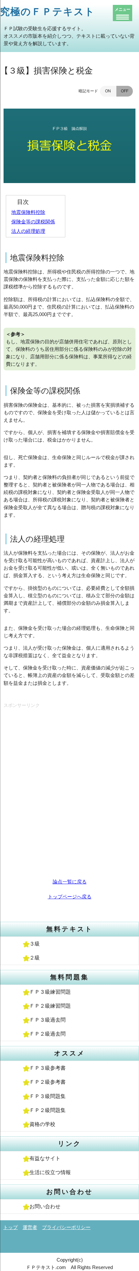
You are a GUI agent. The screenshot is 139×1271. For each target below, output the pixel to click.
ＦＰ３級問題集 (47, 1096)
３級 (34, 944)
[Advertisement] (69, 785)
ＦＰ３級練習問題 (50, 992)
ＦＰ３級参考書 (47, 1068)
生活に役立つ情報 (50, 1172)
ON (108, 91)
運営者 (30, 1227)
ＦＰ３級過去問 (47, 1020)
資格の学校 (42, 1124)
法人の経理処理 (28, 231)
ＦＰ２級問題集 (47, 1110)
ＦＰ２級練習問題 (50, 1006)
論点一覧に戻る (70, 881)
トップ (10, 1227)
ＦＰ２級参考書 (47, 1082)
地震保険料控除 (28, 212)
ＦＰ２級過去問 (47, 1034)
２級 (34, 957)
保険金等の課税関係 (33, 221)
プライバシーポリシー (66, 1227)
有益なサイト (44, 1158)
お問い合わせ (44, 1206)
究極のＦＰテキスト (47, 11)
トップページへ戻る (69, 896)
